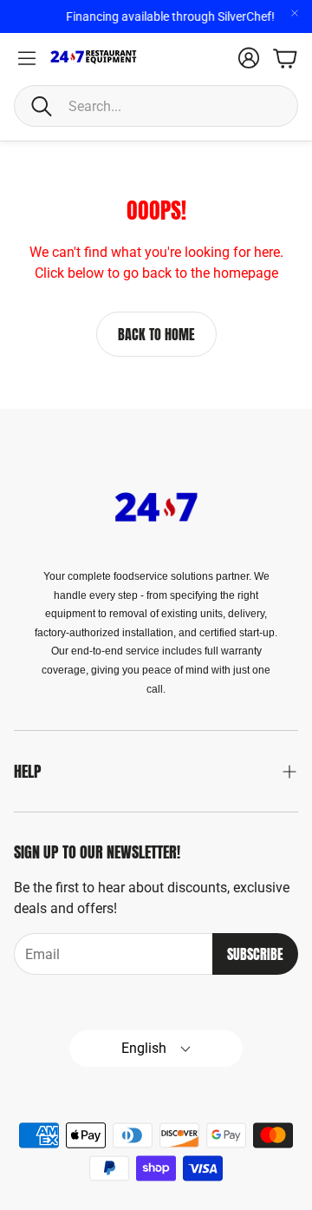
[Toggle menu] (27, 58)
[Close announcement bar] (295, 13)
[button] (156, 106)
